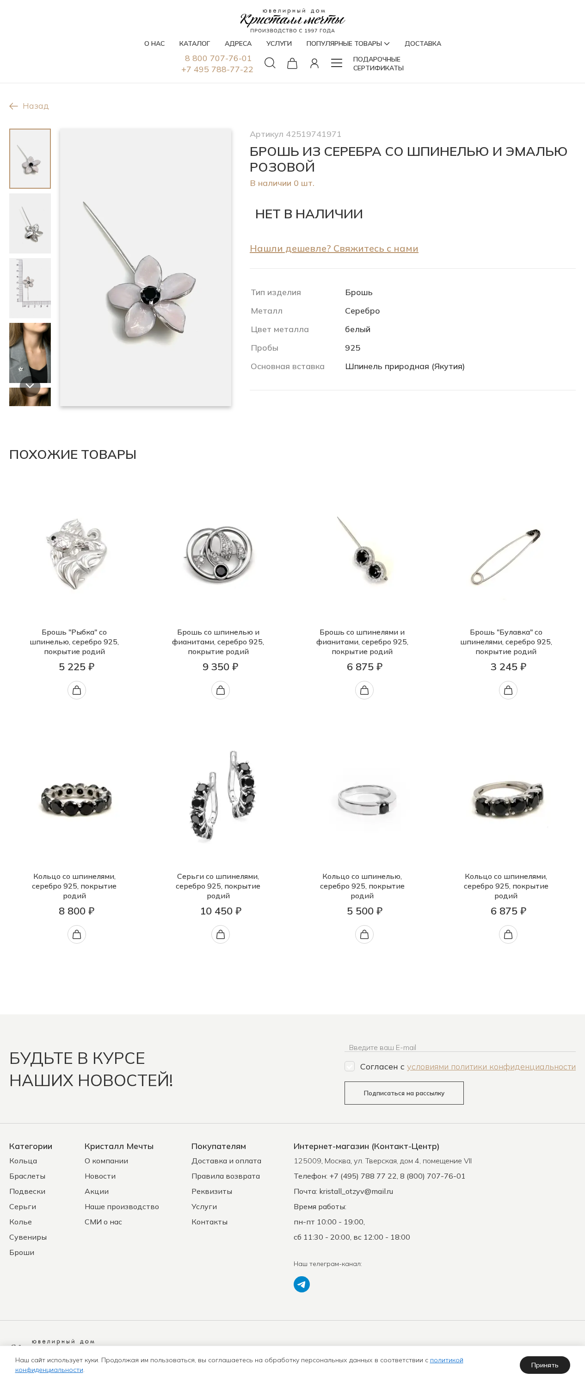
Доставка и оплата (226, 1160)
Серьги (22, 1206)
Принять (545, 1365)
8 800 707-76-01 (218, 58)
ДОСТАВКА (423, 43)
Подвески (27, 1191)
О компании (106, 1160)
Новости (100, 1175)
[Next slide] (29, 386)
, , (383, 1160)
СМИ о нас (103, 1221)
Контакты (209, 1221)
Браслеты (27, 1175)
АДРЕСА (238, 43)
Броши (21, 1252)
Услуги (204, 1206)
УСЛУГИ (279, 43)
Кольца (23, 1160)
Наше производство (122, 1206)
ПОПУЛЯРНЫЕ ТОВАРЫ (344, 43)
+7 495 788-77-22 (217, 69)
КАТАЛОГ (194, 43)
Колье (20, 1221)
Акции (97, 1191)
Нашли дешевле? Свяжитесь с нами (334, 248)
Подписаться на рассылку (404, 1093)
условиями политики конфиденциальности (491, 1066)
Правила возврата (225, 1175)
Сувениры (28, 1237)
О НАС (154, 43)
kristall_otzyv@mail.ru (356, 1191)
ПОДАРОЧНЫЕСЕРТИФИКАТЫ (378, 63)
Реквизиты (211, 1191)
